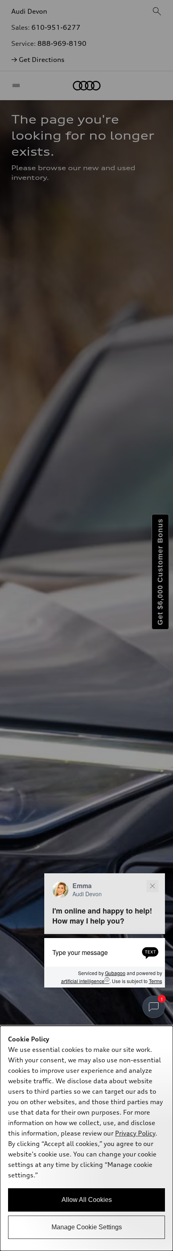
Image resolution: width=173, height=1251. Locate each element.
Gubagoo (115, 972)
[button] (104, 930)
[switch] (153, 1007)
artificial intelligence (85, 980)
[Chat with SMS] (150, 952)
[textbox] (104, 952)
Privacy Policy (135, 1133)
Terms (155, 980)
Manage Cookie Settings (86, 1227)
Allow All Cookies (87, 1199)
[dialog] (86, 1138)
